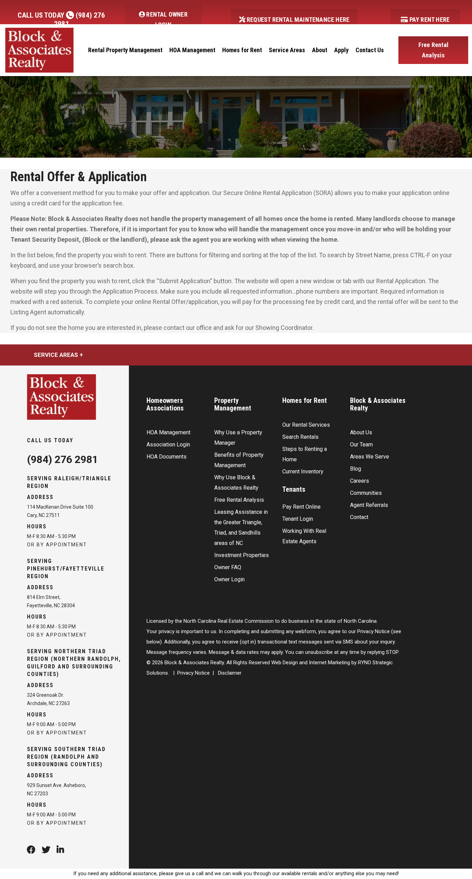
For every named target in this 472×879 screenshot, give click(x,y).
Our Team (361, 444)
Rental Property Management (125, 50)
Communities (366, 493)
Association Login (168, 444)
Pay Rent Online (301, 506)
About (319, 50)
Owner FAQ (227, 567)
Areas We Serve (369, 456)
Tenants (293, 489)
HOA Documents (167, 456)
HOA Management (192, 50)
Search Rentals (300, 437)
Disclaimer (230, 673)
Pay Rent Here (429, 19)
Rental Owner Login (166, 19)
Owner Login (229, 579)
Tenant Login (297, 519)
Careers (359, 481)
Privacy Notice (193, 673)
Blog (355, 468)
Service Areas (287, 50)
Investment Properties (241, 555)
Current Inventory (302, 471)
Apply (341, 50)
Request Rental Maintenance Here (297, 19)
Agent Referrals (369, 505)
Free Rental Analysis (433, 50)
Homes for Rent (242, 50)
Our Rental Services (306, 425)
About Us (361, 432)
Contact (359, 517)
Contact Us (370, 50)
